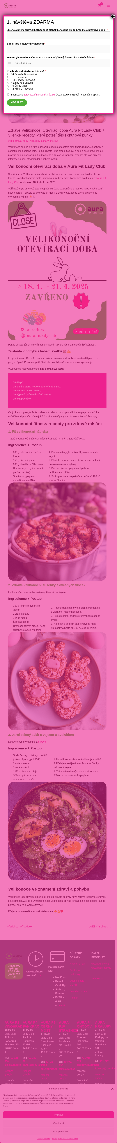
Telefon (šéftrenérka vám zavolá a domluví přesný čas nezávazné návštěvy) (51, 57)
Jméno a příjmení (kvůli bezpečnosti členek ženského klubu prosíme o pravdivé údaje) (57, 30)
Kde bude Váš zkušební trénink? (26, 71)
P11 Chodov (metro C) (23, 80)
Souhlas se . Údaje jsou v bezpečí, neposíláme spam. (55, 94)
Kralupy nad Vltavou (22, 83)
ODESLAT (17, 102)
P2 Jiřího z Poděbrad (22, 88)
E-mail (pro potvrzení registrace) (26, 43)
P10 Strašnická (19, 77)
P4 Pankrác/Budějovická (24, 74)
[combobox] (10, 63)
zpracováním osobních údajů (39, 94)
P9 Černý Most (19, 86)
